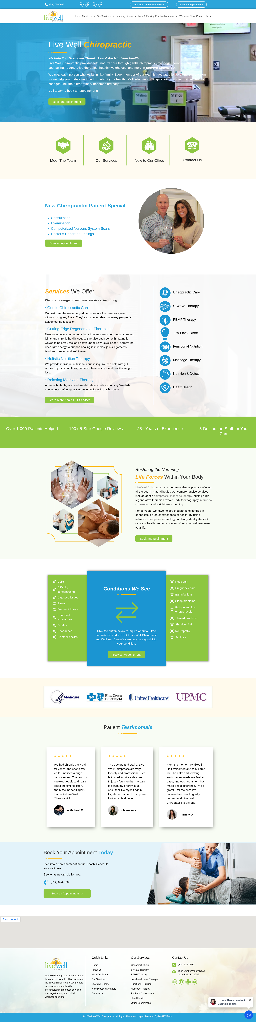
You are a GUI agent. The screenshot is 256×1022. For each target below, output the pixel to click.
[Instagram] (94, 4)
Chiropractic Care (140, 965)
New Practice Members (104, 988)
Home (77, 16)
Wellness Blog (187, 16)
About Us (87, 16)
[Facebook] (87, 4)
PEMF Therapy (139, 974)
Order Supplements (141, 1003)
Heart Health (137, 998)
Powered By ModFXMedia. (159, 1016)
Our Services (104, 16)
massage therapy (181, 495)
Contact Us (202, 16)
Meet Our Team (100, 974)
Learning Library (124, 16)
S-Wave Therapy (140, 970)
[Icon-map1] (174, 982)
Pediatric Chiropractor (142, 993)
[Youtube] (100, 4)
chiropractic (161, 495)
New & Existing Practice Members (156, 16)
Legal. (141, 1016)
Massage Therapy (140, 988)
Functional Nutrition (141, 984)
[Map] (81, 4)
